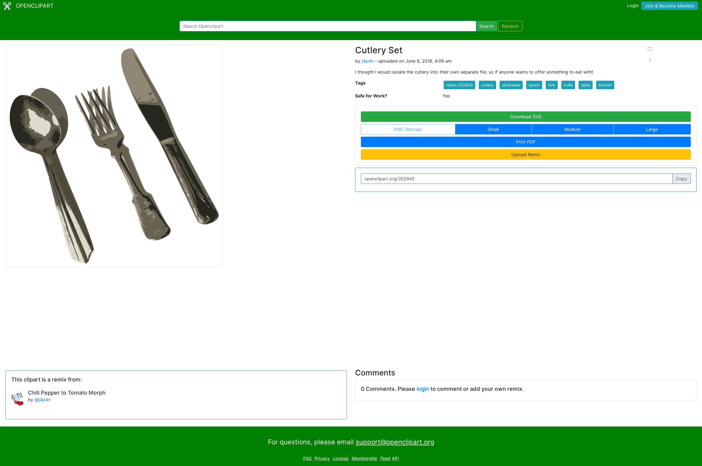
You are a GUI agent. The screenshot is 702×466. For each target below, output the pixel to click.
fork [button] (551, 85)
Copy (681, 178)
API (395, 458)
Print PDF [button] (526, 142)
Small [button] (493, 129)
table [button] (585, 85)
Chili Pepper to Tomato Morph (67, 392)
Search (486, 26)
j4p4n (367, 61)
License (341, 458)
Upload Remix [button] (525, 154)
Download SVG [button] (526, 116)
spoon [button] (534, 85)
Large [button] (652, 129)
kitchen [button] (605, 85)
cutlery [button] (487, 85)
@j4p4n (42, 399)
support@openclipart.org (395, 442)
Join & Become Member (669, 6)
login (423, 389)
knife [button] (568, 85)
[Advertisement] (351, 314)
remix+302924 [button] (459, 85)
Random (510, 26)
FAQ (307, 458)
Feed (385, 458)
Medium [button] (572, 129)
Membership (364, 458)
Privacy (322, 458)
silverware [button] (511, 85)
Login (633, 5)
